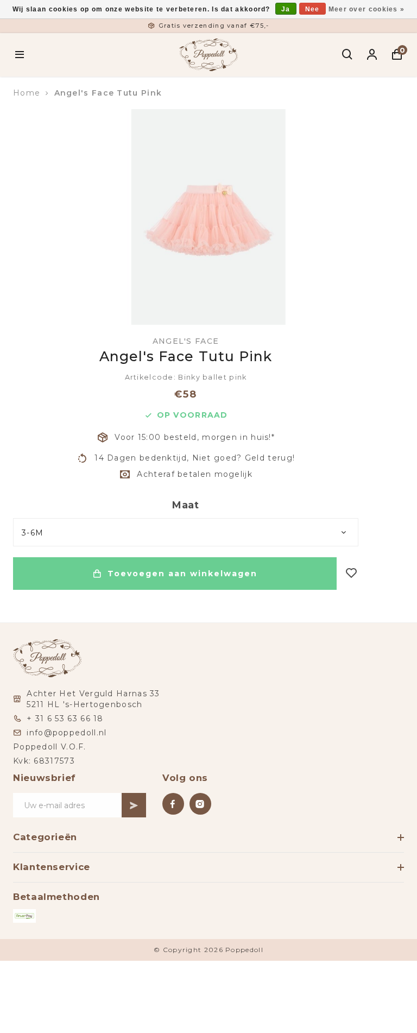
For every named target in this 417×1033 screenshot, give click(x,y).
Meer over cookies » (366, 9)
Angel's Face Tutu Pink (108, 93)
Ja (285, 9)
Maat (185, 505)
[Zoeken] (348, 54)
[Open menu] (20, 55)
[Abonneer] (134, 805)
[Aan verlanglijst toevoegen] (351, 573)
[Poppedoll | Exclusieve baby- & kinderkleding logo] (208, 54)
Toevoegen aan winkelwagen (182, 573)
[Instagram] (200, 804)
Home (26, 93)
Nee (312, 9)
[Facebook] (173, 804)
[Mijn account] (372, 54)
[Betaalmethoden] (24, 916)
